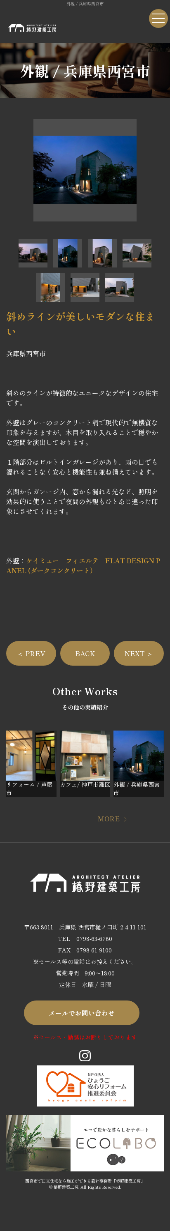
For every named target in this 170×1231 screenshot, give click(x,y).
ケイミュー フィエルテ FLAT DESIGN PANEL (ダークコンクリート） (83, 565)
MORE (109, 818)
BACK (85, 653)
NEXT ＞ (139, 653)
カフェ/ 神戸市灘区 (85, 784)
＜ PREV (31, 653)
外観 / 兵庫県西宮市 (136, 788)
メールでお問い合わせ (82, 1013)
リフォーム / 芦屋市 (29, 788)
